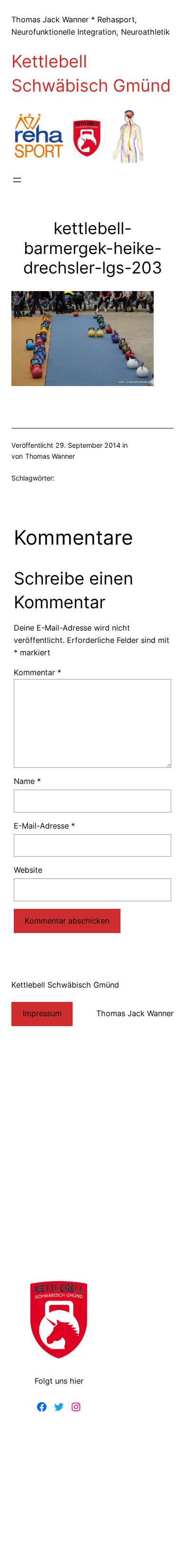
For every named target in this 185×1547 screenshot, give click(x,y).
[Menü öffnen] (17, 180)
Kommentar (37, 672)
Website (28, 870)
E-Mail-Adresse (44, 825)
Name (27, 781)
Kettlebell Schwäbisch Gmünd (65, 985)
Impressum (42, 1013)
